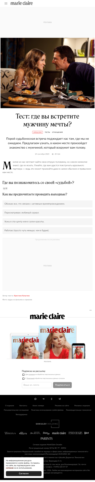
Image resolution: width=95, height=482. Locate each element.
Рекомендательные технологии (78, 410)
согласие (32, 374)
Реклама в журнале (82, 406)
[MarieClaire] (22, 3)
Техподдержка (21, 414)
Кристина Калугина (22, 296)
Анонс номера (38, 406)
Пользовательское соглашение (16, 410)
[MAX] (35, 399)
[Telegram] (59, 399)
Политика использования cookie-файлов (47, 410)
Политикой (31, 378)
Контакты (23, 406)
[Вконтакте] (43, 399)
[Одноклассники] (51, 399)
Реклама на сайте (62, 406)
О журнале (9, 406)
